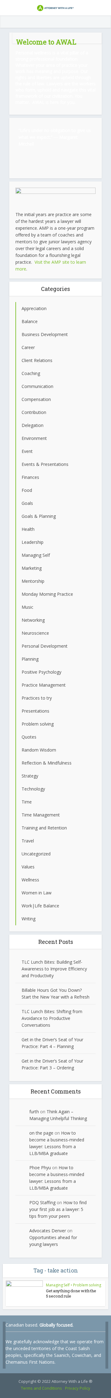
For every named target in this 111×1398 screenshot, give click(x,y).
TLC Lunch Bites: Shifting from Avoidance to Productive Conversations (52, 1018)
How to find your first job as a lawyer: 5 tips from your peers (58, 1209)
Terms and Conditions (41, 1388)
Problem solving (87, 1285)
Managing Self (58, 1285)
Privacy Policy (77, 1388)
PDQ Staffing (42, 1202)
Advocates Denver (47, 1231)
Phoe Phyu (40, 1167)
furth (34, 1112)
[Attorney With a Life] (55, 7)
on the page (41, 1133)
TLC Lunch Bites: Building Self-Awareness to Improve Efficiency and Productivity (54, 968)
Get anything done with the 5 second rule (71, 1293)
